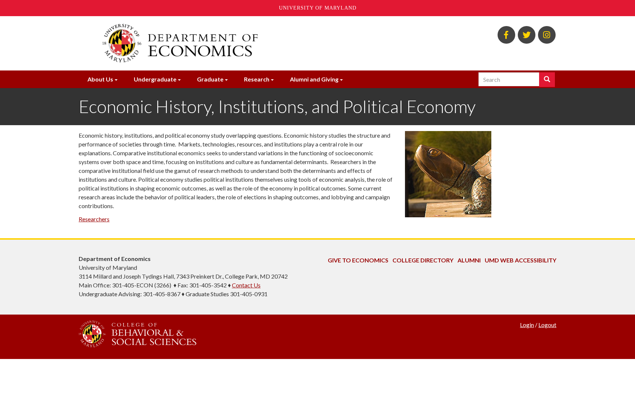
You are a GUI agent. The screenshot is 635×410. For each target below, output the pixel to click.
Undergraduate (155, 79)
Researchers (94, 218)
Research (256, 79)
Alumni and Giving (314, 79)
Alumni (469, 260)
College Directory (422, 260)
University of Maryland (317, 8)
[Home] (236, 43)
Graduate (210, 79)
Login (527, 324)
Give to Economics (358, 260)
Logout (547, 324)
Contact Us (246, 285)
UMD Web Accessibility (520, 260)
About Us (100, 79)
